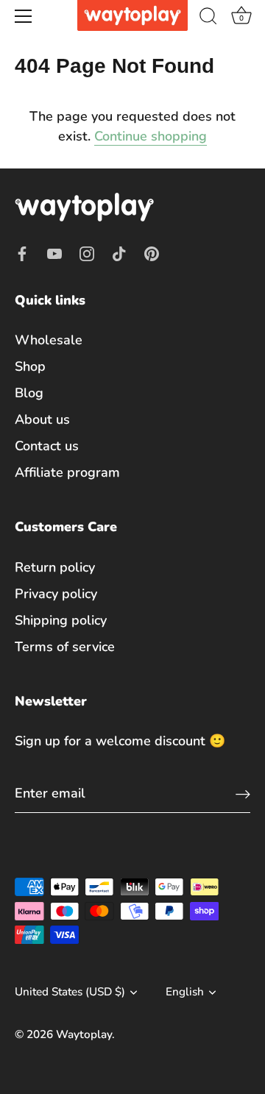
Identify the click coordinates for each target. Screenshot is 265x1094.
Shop (30, 366)
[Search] (208, 18)
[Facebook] (22, 252)
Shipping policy (61, 620)
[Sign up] (243, 793)
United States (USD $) (70, 992)
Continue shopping (150, 136)
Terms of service (65, 647)
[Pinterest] (151, 252)
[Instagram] (87, 252)
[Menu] (23, 16)
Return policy (55, 567)
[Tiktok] (119, 252)
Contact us (47, 446)
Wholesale (48, 340)
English (185, 992)
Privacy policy (56, 594)
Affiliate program (67, 472)
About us (42, 419)
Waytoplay (84, 1034)
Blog (29, 393)
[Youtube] (54, 252)
